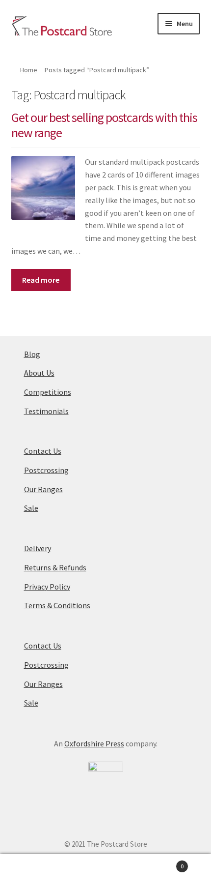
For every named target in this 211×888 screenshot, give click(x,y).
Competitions (47, 392)
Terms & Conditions (57, 605)
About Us (39, 373)
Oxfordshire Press (94, 743)
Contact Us (42, 451)
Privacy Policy (47, 587)
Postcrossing (46, 470)
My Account (35, 871)
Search (105, 871)
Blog (32, 354)
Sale (31, 508)
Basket (162, 863)
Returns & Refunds (55, 567)
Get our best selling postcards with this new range (104, 125)
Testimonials (46, 411)
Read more (40, 280)
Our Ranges (43, 489)
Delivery (37, 548)
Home (28, 69)
